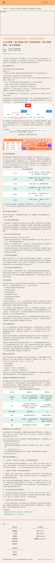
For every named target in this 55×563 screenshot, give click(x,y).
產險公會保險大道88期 (21, 102)
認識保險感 (14, 531)
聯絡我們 (15, 543)
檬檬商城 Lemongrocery (40, 538)
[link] (27, 144)
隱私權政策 (14, 538)
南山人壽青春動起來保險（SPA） (13, 449)
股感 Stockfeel (40, 531)
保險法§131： (7, 71)
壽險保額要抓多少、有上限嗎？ (14, 514)
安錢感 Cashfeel (40, 536)
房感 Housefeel (40, 533)
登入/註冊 (45, 2)
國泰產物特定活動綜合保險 (12, 443)
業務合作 (15, 554)
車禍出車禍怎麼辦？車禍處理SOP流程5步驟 (20, 320)
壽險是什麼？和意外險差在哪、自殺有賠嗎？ (18, 512)
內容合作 (15, 551)
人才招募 (15, 533)
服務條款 (15, 536)
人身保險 (5, 8)
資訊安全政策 (15, 541)
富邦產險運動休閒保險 (10, 453)
